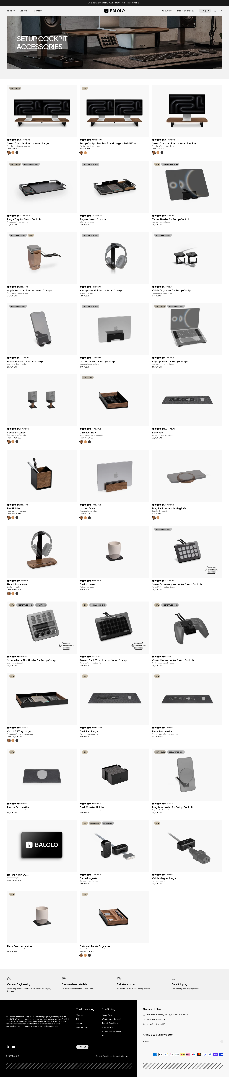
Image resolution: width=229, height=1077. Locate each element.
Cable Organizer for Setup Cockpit (172, 290)
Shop (9, 10)
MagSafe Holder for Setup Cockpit (172, 807)
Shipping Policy (82, 1027)
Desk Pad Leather (162, 731)
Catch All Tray (88, 432)
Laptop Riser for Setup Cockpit (170, 361)
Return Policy (107, 1015)
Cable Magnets (88, 878)
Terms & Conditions (110, 1023)
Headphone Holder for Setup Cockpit (101, 290)
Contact (38, 10)
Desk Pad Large (89, 731)
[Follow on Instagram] (7, 1046)
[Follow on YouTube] (13, 1046)
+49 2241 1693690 (157, 1024)
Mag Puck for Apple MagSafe (169, 508)
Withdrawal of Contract (111, 1019)
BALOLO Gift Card (18, 875)
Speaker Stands (16, 432)
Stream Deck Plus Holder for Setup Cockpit (32, 660)
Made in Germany (185, 10)
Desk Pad (157, 432)
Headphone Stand (17, 584)
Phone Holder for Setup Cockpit (25, 361)
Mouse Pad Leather (18, 807)
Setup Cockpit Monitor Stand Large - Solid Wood (108, 143)
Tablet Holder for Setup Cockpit (171, 219)
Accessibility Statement (111, 1031)
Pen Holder (13, 508)
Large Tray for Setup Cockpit (24, 219)
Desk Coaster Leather (20, 946)
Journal (79, 1023)
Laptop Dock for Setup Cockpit (98, 361)
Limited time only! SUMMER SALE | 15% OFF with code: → (114, 3)
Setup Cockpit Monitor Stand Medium (174, 143)
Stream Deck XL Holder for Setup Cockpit (104, 660)
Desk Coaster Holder (92, 807)
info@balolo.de (158, 1019)
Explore (23, 10)
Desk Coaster (87, 584)
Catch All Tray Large (19, 731)
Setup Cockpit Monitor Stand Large (28, 143)
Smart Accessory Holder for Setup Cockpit (177, 584)
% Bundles (167, 10)
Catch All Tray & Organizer (95, 946)
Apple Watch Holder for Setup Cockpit (29, 290)
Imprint (105, 1035)
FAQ (78, 1019)
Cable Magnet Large (164, 878)
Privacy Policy (107, 1027)
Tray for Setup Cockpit (93, 219)
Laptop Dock (87, 508)
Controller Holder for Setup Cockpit (173, 660)
